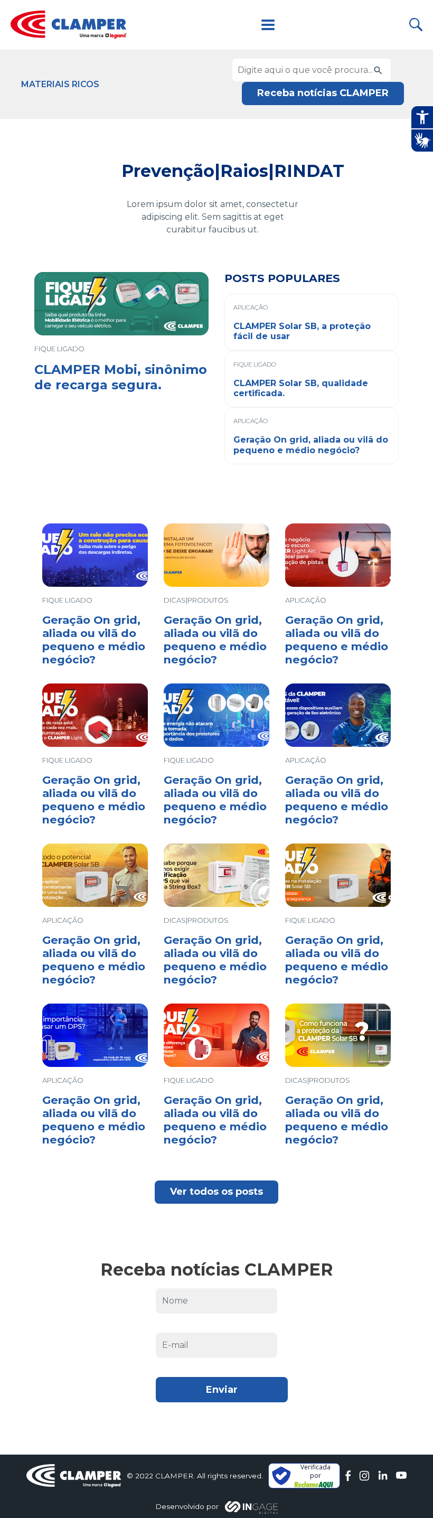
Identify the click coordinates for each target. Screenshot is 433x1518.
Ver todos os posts (216, 1191)
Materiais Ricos (60, 84)
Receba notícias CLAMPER (323, 93)
